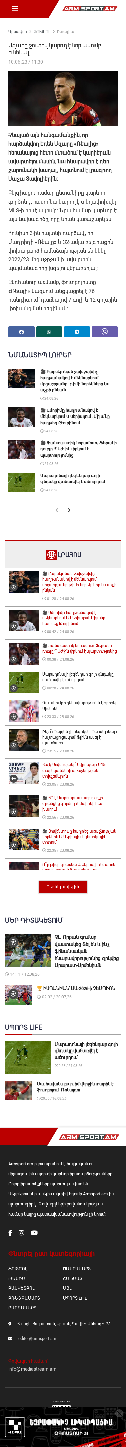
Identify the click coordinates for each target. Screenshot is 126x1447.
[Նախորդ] (57, 510)
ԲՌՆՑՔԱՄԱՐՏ (24, 1298)
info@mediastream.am (32, 1369)
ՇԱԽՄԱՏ (72, 1278)
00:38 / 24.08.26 (60, 659)
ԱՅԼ (67, 1288)
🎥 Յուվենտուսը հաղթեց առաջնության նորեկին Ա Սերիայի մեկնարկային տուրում (79, 837)
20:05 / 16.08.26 (53, 1098)
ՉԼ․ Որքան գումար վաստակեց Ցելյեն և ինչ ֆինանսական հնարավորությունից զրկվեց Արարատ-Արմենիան (87, 951)
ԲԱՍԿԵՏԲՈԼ (21, 1288)
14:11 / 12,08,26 (24, 974)
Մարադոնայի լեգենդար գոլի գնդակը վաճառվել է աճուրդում (86, 1051)
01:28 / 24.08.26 (60, 599)
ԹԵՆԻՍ (16, 1278)
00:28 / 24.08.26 (60, 688)
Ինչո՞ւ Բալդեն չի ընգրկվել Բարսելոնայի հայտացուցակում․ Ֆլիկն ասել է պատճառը (79, 737)
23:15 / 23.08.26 (60, 751)
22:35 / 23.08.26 (60, 850)
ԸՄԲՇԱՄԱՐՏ (22, 1307)
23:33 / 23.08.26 (60, 717)
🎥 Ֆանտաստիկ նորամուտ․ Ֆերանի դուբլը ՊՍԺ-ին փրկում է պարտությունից (78, 449)
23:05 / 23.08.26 (60, 784)
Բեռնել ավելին (63, 887)
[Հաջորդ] (69, 510)
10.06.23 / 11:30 (25, 62)
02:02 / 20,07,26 (56, 997)
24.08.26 (51, 398)
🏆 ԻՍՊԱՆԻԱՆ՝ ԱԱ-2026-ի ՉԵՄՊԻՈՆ (76, 988)
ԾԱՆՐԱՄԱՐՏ (77, 1268)
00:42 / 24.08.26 (60, 632)
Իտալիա (65, 31)
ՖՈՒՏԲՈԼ (42, 31)
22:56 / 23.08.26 (60, 817)
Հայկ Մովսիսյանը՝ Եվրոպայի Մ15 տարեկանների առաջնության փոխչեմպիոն (74, 770)
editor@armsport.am (37, 1338)
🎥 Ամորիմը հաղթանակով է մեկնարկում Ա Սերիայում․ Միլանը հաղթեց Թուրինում (75, 416)
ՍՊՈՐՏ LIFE (75, 1298)
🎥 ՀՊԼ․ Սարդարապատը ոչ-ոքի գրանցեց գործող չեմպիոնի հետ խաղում (72, 804)
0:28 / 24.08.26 (70, 1066)
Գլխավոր (17, 31)
